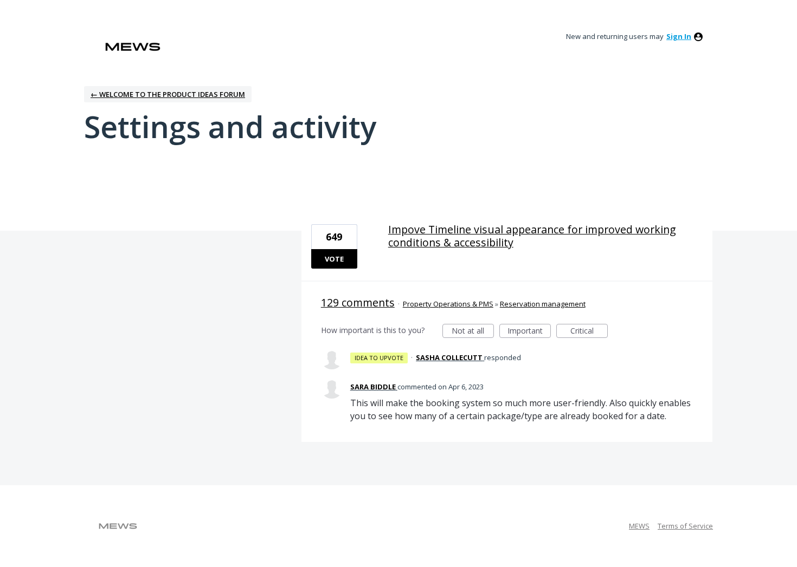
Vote (334, 259)
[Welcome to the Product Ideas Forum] (133, 46)
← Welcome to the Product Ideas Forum (168, 94)
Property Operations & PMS (448, 304)
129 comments (358, 302)
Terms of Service (685, 526)
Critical (589, 331)
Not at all (473, 331)
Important (529, 331)
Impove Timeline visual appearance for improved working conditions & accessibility (532, 236)
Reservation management (543, 304)
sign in (678, 36)
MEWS (639, 526)
